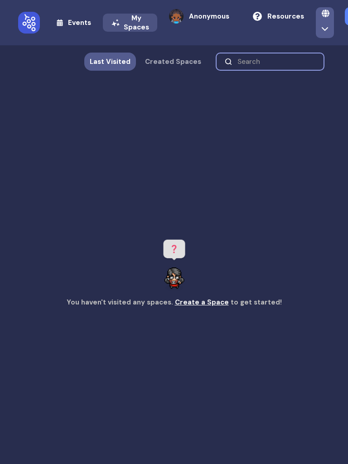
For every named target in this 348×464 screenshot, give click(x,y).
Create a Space (202, 302)
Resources (285, 16)
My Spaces (136, 23)
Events (79, 22)
